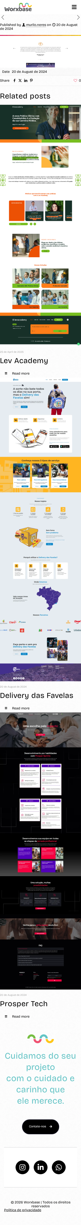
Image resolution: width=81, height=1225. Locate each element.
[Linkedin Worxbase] (41, 1167)
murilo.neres (36, 25)
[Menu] (74, 7)
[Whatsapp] (59, 1167)
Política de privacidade (22, 1210)
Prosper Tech (24, 1003)
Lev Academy (24, 360)
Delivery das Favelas (36, 695)
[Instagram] (22, 1167)
